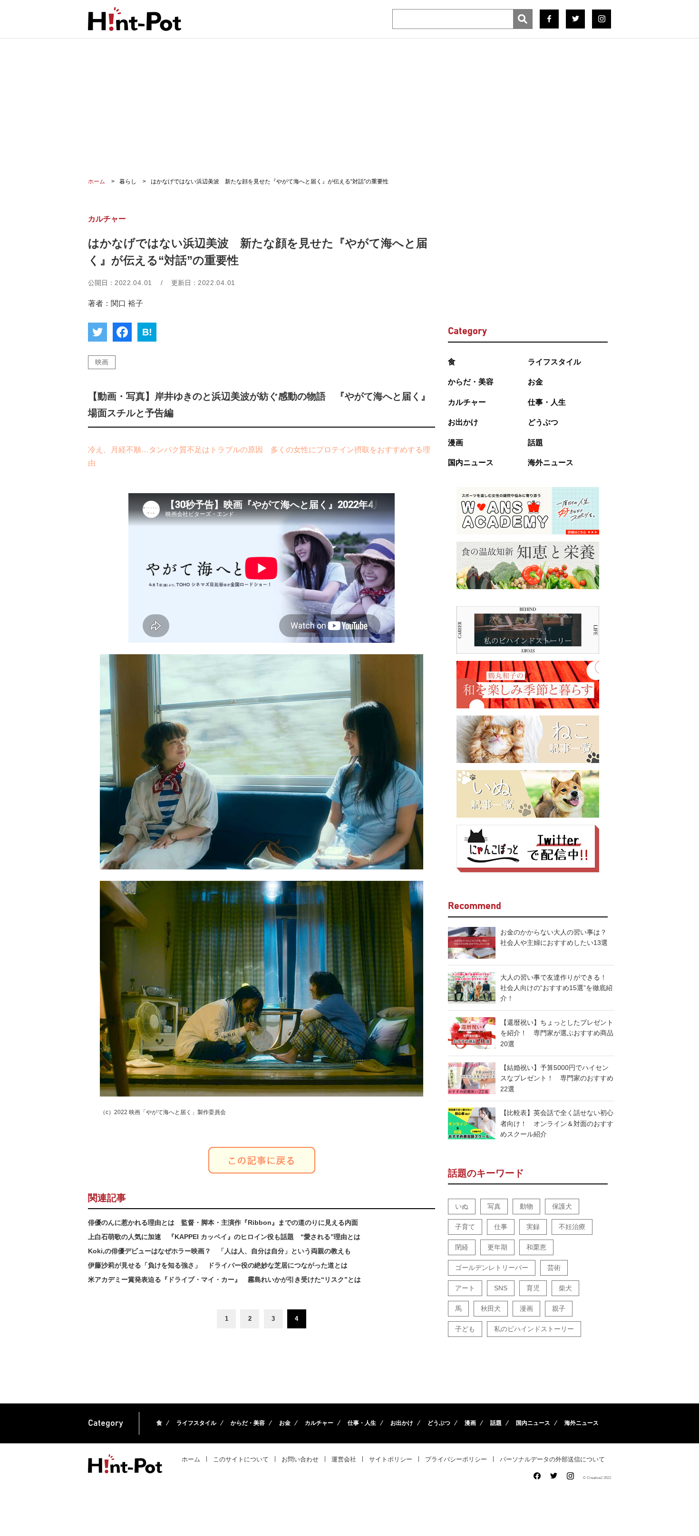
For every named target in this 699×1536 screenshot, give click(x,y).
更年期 (497, 1247)
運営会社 (343, 1459)
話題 (535, 443)
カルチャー (467, 402)
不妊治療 (572, 1227)
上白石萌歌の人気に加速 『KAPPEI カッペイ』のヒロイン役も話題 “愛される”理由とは (224, 1236)
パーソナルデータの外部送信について (552, 1459)
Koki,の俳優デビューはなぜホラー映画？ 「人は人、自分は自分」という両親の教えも (219, 1251)
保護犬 (562, 1206)
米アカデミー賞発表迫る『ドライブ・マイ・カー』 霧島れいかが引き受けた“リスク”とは (224, 1279)
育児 (533, 1288)
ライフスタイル (554, 362)
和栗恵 (536, 1247)
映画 (101, 362)
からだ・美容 (471, 382)
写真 (494, 1206)
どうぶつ (543, 422)
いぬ (461, 1206)
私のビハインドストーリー (534, 1329)
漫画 (455, 443)
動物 (526, 1206)
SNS (500, 1288)
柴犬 (565, 1288)
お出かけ (463, 422)
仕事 (500, 1227)
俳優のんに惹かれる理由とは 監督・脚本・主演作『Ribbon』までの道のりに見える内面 (223, 1222)
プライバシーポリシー (456, 1459)
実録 (533, 1227)
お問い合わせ (300, 1459)
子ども (465, 1329)
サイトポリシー (390, 1459)
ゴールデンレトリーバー (491, 1267)
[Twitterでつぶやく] (97, 332)
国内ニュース (471, 462)
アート (465, 1288)
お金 (535, 382)
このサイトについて (241, 1459)
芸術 (554, 1267)
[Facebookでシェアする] (122, 332)
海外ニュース (550, 462)
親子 (558, 1308)
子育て (465, 1227)
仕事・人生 (547, 402)
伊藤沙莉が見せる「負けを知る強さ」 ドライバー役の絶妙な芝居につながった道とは (218, 1265)
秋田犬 (491, 1308)
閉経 (461, 1247)
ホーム (191, 1459)
